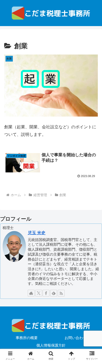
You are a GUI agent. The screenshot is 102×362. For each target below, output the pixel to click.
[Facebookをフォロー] (46, 293)
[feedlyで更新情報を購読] (53, 293)
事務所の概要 (27, 338)
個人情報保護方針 (51, 345)
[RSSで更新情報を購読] (61, 293)
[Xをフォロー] (38, 293)
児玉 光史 (37, 233)
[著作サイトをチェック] (31, 293)
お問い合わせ (76, 338)
